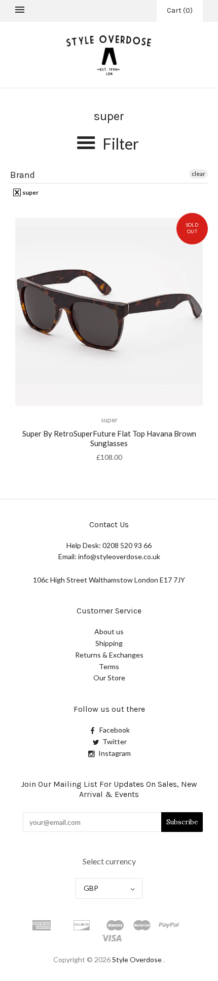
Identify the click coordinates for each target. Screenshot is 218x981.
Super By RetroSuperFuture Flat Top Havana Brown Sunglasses (109, 438)
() (180, 10)
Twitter (114, 741)
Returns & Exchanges (109, 654)
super (30, 192)
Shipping (109, 643)
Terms (109, 666)
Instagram (114, 753)
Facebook (114, 729)
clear (198, 173)
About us (109, 631)
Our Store (109, 677)
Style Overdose (137, 959)
